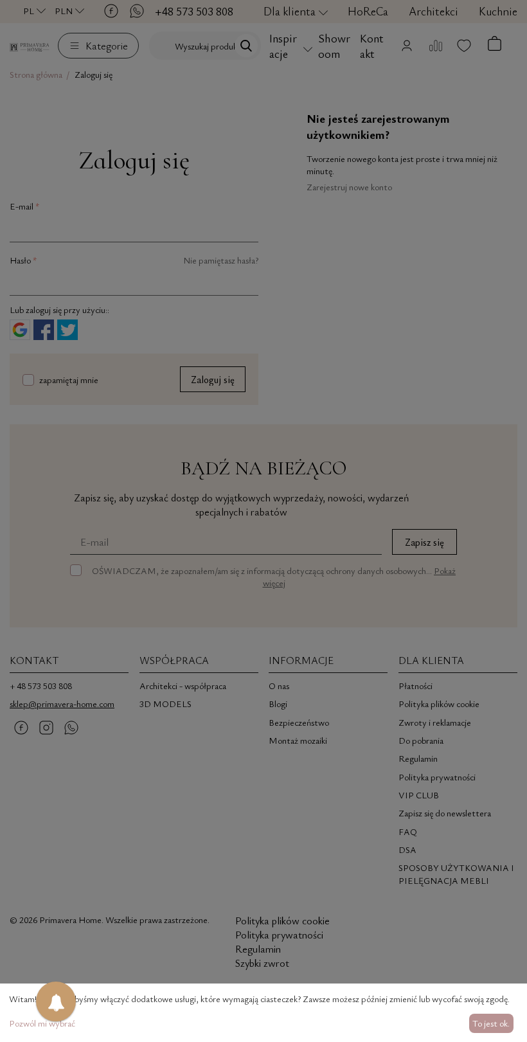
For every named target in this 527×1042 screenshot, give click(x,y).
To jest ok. (491, 1023)
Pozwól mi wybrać (42, 1023)
